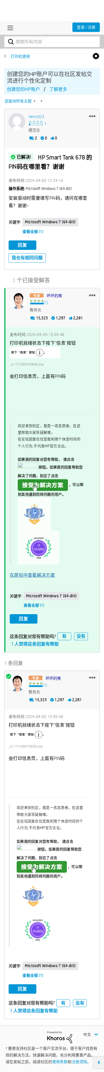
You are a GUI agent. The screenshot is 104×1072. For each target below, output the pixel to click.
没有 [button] (81, 636)
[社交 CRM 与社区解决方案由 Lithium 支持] (59, 1036)
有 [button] (64, 636)
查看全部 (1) (32, 231)
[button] (92, 116)
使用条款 (60, 1061)
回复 (22, 245)
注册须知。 (81, 1061)
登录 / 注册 (86, 27)
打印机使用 (20, 56)
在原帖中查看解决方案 (32, 575)
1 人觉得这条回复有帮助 (35, 644)
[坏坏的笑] (18, 300)
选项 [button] (96, 56)
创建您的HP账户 (23, 89)
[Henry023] (17, 121)
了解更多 (58, 89)
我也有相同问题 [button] (27, 258)
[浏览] (9, 28)
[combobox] (52, 41)
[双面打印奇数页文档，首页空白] (35, 101)
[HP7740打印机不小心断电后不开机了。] (40, 101)
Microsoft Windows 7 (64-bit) (50, 221)
